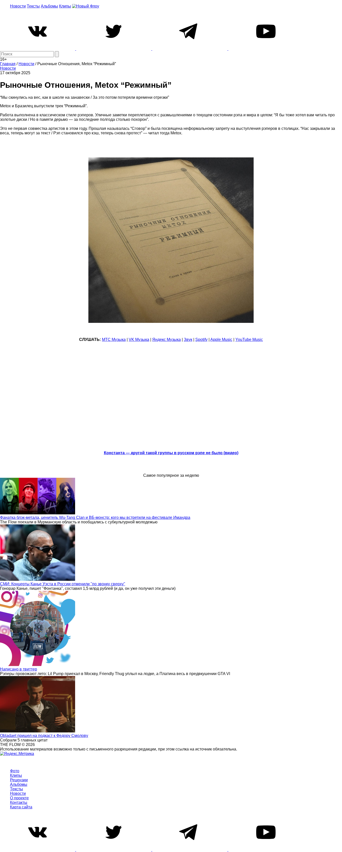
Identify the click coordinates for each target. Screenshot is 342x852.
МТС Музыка (114, 339)
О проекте (19, 798)
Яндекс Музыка (166, 339)
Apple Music (221, 339)
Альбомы (49, 6)
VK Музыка (139, 339)
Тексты (33, 6)
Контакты (18, 802)
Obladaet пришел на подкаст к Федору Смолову (44, 735)
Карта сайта (21, 807)
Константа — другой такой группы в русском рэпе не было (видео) (171, 453)
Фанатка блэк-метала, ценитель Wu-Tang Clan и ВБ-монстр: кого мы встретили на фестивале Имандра (95, 517)
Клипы (65, 6)
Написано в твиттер (18, 669)
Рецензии (19, 780)
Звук (188, 339)
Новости (18, 6)
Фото (14, 771)
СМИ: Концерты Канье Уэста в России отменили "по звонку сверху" (62, 584)
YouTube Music (249, 339)
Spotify (201, 339)
